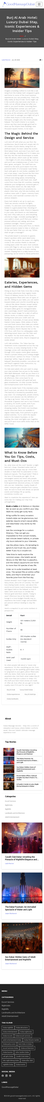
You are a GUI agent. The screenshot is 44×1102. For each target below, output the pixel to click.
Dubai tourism (8, 1052)
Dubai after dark (27, 1060)
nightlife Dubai (8, 1064)
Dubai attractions (22, 1028)
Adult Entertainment (12, 817)
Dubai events (20, 1064)
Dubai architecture (27, 1048)
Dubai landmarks (13, 699)
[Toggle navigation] (39, 4)
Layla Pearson (6, 60)
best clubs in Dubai (25, 1044)
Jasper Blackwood (11, 913)
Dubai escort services (23, 1036)
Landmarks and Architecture (15, 813)
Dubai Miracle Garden (31, 1040)
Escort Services (10, 801)
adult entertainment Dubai (12, 1040)
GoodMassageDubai (10, 1087)
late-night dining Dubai (11, 1060)
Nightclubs (9, 805)
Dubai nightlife (8, 1028)
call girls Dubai (8, 1056)
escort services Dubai (10, 1048)
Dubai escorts (8, 1036)
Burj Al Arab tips (30, 694)
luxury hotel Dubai (26, 690)
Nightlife (8, 809)
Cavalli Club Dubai (22, 1056)
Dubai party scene (9, 1044)
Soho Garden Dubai (22, 1052)
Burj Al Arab (11, 690)
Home (22, 36)
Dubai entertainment (10, 1032)
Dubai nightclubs (26, 1032)
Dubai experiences (13, 694)
